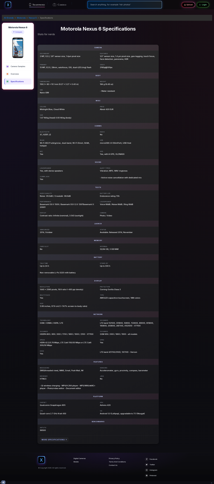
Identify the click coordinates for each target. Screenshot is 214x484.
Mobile (76, 462)
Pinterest (153, 475)
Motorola (21, 18)
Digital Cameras (80, 458)
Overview (15, 74)
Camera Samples (18, 66)
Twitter (152, 465)
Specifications (17, 81)
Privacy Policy (114, 458)
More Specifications (53, 440)
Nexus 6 (33, 18)
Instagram (153, 470)
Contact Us (113, 465)
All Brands (9, 18)
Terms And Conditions (117, 462)
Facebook (153, 459)
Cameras (61, 4)
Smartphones (38, 4)
